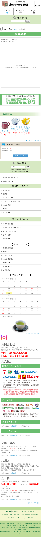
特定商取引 (14, 426)
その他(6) (6, 212)
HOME (8, 511)
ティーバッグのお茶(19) (11, 201)
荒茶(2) (5, 194)
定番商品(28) (7, 266)
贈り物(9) (6, 238)
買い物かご (15, 511)
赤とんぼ (5, 131)
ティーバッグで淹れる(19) (12, 227)
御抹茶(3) (6, 262)
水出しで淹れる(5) (9, 231)
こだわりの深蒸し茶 (27, 511)
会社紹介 (17, 514)
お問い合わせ (25, 514)
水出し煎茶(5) (8, 259)
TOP (15, 29)
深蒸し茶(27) (7, 190)
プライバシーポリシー (15, 517)
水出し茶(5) (7, 205)
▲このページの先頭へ (33, 333)
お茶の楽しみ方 (7, 514)
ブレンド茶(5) (8, 197)
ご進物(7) (6, 270)
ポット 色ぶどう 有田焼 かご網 (26, 129)
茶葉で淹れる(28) (9, 224)
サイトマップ (28, 517)
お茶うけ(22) (7, 235)
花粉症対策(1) (8, 181)
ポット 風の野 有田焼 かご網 (16, 129)
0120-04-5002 (18, 353)
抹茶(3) (5, 208)
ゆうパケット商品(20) (10, 177)
